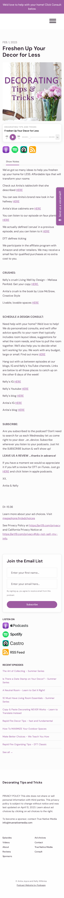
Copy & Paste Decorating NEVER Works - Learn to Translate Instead (30, 711)
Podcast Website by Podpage (31, 885)
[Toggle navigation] (53, 21)
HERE (19, 190)
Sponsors (7, 856)
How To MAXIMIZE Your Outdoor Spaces (24, 728)
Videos (6, 842)
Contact (39, 842)
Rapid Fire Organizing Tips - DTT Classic (25, 744)
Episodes (7, 837)
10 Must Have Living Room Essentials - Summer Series (28, 700)
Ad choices (40, 837)
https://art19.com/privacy (44, 525)
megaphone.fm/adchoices (19, 518)
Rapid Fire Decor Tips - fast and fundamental (28, 720)
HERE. (35, 284)
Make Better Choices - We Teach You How (26, 736)
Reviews (7, 851)
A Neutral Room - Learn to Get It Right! (24, 690)
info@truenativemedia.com (17, 822)
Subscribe (32, 604)
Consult (38, 851)
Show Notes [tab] (12, 161)
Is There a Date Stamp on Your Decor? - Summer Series (29, 680)
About (6, 847)
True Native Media (44, 847)
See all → (8, 752)
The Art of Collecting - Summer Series (23, 671)
